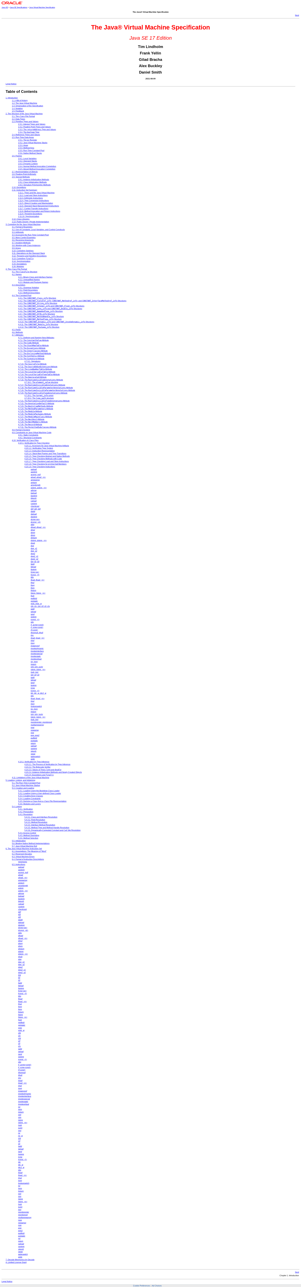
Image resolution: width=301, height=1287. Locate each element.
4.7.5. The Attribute (31, 348)
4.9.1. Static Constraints (28, 435)
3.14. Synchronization (21, 261)
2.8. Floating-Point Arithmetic (24, 174)
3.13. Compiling (23, 259)
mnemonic (22, 862)
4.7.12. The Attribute (35, 369)
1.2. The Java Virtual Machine (24, 103)
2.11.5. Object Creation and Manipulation (35, 203)
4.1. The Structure (24, 272)
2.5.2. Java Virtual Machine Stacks (32, 143)
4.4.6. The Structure (40, 311)
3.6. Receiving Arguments (23, 240)
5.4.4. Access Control (27, 833)
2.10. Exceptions (19, 187)
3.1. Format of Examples (22, 227)
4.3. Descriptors (18, 285)
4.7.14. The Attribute (39, 374)
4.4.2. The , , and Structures (72, 301)
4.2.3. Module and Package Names (33, 282)
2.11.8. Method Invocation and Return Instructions (39, 211)
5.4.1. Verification (25, 809)
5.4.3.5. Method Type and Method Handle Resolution (46, 828)
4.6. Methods (17, 332)
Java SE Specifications (18, 7)
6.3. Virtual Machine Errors (23, 857)
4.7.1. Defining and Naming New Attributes (36, 338)
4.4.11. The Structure (38, 324)
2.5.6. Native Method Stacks (30, 153)
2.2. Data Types (18, 119)
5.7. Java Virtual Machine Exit (24, 846)
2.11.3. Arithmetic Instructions (30, 198)
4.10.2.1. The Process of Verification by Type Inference (47, 764)
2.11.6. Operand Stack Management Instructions (38, 206)
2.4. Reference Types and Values (26, 135)
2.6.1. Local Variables (27, 158)
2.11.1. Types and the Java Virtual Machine (36, 193)
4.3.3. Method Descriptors (29, 293)
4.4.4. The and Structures (51, 306)
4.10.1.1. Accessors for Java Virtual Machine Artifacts (46, 446)
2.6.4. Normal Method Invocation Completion (37, 166)
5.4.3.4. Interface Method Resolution (39, 825)
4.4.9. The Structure (40, 319)
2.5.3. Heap (23, 145)
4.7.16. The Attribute (40, 380)
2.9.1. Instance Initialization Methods (33, 179)
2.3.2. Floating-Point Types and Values (34, 127)
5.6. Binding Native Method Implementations (31, 843)
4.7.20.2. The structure (39, 398)
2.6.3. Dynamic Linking (28, 164)
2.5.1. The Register (27, 140)
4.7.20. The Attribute (42, 393)
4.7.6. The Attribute (33, 351)
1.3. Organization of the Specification (27, 106)
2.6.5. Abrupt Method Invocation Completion (36, 169)
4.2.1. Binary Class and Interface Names (35, 277)
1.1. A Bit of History (20, 100)
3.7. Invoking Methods (21, 243)
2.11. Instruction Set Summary (24, 190)
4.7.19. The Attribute (46, 390)
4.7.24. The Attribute (35, 409)
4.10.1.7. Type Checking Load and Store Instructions (46, 461)
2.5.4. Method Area (26, 148)
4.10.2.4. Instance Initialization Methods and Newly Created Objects (53, 772)
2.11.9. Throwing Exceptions (30, 214)
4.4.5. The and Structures (50, 309)
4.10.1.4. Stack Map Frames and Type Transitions (45, 453)
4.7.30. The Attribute (30, 424)
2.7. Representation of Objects (25, 172)
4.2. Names (17, 274)
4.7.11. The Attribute (37, 367)
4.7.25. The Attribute (30, 411)
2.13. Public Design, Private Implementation (30, 222)
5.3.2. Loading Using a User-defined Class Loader (39, 793)
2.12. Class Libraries (20, 219)
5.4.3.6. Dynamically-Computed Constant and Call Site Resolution (52, 830)
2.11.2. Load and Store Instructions (33, 195)
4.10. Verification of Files (25, 440)
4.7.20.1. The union (38, 395)
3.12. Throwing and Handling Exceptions (29, 256)
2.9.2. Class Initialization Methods (32, 182)
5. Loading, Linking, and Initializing (20, 780)
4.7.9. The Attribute (31, 359)
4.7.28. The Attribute (31, 419)
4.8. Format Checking (21, 430)
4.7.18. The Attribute (45, 388)
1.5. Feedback (18, 111)
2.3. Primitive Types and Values (25, 121)
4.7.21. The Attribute (44, 401)
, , (36, 509)
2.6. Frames (17, 156)
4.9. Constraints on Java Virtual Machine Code (31, 432)
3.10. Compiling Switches (23, 251)
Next (297, 15)
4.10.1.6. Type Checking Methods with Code (43, 459)
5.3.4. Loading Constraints (29, 799)
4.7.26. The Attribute (34, 414)
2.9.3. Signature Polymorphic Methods (34, 185)
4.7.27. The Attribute (35, 417)
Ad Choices (157, 1286)
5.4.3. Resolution (25, 814)
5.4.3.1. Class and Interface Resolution (40, 817)
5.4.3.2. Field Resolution (34, 820)
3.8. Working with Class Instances (26, 245)
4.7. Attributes (17, 335)
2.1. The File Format (23, 116)
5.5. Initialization (19, 841)
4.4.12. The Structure (38, 327)
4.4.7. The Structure (36, 314)
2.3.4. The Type (28, 132)
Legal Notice (11, 84)
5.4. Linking (17, 807)
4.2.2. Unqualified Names (29, 280)
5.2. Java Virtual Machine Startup (26, 785)
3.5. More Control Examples (24, 238)
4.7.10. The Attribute (32, 364)
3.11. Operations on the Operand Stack (28, 253)
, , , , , (40, 606)
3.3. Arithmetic (18, 232)
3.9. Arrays (16, 248)
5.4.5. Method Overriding (28, 835)
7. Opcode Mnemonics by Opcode (20, 1260)
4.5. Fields (16, 330)
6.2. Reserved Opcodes (22, 854)
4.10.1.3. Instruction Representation (39, 451)
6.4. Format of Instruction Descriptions (28, 859)
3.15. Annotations (19, 264)
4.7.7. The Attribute (34, 353)
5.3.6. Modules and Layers (29, 804)
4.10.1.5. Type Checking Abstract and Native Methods (47, 456)
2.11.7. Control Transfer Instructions (33, 208)
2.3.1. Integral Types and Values (31, 124)
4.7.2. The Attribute (33, 340)
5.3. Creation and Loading (23, 788)
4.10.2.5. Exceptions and (39, 775)
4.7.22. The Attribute (36, 403)
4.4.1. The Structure (37, 298)
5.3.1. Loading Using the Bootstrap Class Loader (39, 791)
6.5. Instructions (18, 864)
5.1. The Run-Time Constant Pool (26, 783)
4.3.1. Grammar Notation (28, 288)
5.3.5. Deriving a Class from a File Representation (42, 801)
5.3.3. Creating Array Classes (30, 796)
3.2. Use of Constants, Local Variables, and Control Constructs (38, 230)
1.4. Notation (17, 108)
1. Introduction (12, 98)
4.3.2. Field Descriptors (28, 290)
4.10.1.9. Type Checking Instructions (39, 467)
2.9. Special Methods (21, 177)
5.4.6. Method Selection (28, 838)
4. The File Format (16, 269)
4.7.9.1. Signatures (32, 361)
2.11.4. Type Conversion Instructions (33, 200)
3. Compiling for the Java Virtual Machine (23, 224)
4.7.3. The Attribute (28, 343)
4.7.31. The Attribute (37, 427)
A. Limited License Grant (16, 1262)
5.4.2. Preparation (25, 812)
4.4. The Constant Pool (21, 295)
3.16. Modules (18, 266)
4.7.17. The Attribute (41, 385)
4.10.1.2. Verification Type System (38, 448)
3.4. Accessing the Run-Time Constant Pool (30, 235)
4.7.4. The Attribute (33, 345)
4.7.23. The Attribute (35, 406)
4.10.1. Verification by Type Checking (34, 443)
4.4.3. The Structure (37, 303)
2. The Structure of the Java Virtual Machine (24, 114)
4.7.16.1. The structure (41, 382)
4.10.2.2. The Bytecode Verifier (37, 767)
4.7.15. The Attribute (32, 377)
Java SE (5, 7)
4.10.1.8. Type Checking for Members (45, 464)
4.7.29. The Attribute (33, 422)
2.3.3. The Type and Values (37, 129)
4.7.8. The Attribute (31, 356)
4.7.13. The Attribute (36, 372)
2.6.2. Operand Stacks (27, 161)
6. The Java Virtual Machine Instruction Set (24, 849)
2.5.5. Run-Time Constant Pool (31, 150)
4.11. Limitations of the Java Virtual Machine (30, 777)
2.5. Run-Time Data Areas (23, 137)
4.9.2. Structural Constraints (30, 438)
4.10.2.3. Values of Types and (42, 770)
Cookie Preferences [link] (141, 1286)
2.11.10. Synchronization (28, 216)
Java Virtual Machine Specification (42, 7)
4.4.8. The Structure (41, 316)
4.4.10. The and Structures (56, 322)
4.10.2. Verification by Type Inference (33, 762)
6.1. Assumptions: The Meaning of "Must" (29, 851)
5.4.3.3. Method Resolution (35, 822)
